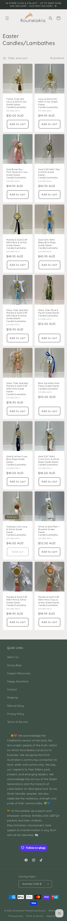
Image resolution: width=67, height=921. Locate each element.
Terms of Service (17, 721)
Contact (12, 689)
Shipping (12, 697)
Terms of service (34, 916)
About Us (13, 657)
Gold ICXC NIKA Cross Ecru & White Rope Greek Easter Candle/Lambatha (48, 460)
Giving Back (14, 665)
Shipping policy (54, 916)
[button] (7, 18)
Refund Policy (15, 705)
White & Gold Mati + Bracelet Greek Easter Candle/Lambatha (49, 530)
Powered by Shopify (35, 910)
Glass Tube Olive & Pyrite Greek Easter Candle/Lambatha (48, 313)
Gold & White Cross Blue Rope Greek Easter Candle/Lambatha (17, 460)
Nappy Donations (18, 681)
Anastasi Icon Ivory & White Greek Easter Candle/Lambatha (16, 530)
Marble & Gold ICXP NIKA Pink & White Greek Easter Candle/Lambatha (16, 601)
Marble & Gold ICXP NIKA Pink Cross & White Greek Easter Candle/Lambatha (48, 601)
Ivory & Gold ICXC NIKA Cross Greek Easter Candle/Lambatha (48, 103)
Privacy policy (15, 916)
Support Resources (19, 673)
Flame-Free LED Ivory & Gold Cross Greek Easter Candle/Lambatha (16, 103)
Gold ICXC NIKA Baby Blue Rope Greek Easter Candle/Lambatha (48, 243)
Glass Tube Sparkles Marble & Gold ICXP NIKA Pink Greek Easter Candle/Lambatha (17, 389)
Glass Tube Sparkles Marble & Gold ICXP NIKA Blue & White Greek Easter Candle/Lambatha (17, 315)
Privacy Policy (15, 713)
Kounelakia (18, 910)
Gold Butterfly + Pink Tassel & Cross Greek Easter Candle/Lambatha (17, 173)
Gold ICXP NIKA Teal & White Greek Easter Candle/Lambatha (49, 173)
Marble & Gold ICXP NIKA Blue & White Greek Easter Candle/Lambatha (16, 243)
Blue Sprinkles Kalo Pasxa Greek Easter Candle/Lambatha (48, 386)
